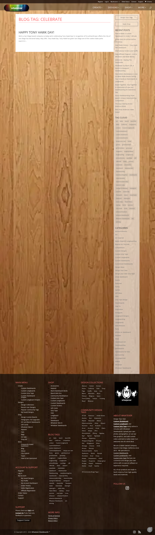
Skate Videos (128, 202)
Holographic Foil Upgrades (30, 420)
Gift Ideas (118, 293)
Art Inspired (119, 238)
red (92, 456)
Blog (22, 448)
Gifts (117, 296)
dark (104, 428)
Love (101, 391)
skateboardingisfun (121, 175)
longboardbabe (128, 151)
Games (117, 290)
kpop (95, 391)
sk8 (135, 158)
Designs (113, 7)
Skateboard (55, 420)
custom (91, 428)
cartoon (85, 426)
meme (92, 446)
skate (124, 161)
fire (97, 431)
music (84, 448)
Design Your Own (126, 17)
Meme (84, 393)
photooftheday (120, 158)
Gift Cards (24, 425)
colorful (98, 426)
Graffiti (90, 391)
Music (98, 393)
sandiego (129, 158)
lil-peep (99, 441)
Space (98, 396)
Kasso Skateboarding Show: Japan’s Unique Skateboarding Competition (125, 98)
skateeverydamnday (122, 181)
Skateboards (119, 348)
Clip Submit (25, 453)
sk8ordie (118, 161)
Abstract (84, 386)
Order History (26, 486)
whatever (132, 208)
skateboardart (129, 168)
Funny (117, 287)
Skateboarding (120, 171)
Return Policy (52, 520)
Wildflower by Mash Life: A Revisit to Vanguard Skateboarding (124, 68)
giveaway (129, 148)
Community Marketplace (59, 396)
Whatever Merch (27, 427)
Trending (102, 398)
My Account (114, 2)
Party (117, 329)
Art (116, 235)
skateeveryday (120, 185)
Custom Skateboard (121, 421)
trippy (84, 463)
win (133, 218)
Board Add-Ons (56, 393)
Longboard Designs (122, 316)
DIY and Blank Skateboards (30, 422)
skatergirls (127, 198)
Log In (107, 2)
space (84, 461)
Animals (98, 386)
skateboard (119, 168)
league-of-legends (88, 441)
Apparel (24, 429)
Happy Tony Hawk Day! (36, 32)
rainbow (85, 456)
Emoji (103, 388)
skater (126, 195)
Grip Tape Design (121, 300)
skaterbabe (133, 195)
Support (140, 2)
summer (130, 205)
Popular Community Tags (30, 410)
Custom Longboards (128, 128)
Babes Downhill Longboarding (125, 241)
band (84, 421)
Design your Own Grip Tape (125, 274)
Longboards (129, 155)
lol (83, 443)
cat (92, 426)
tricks (125, 208)
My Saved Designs (27, 412)
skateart (131, 161)
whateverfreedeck (121, 212)
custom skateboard (121, 134)
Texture (94, 398)
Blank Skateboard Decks (59, 391)
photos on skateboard (123, 332)
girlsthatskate (120, 148)
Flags (83, 391)
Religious (91, 396)
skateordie (126, 192)
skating (118, 205)
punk (93, 453)
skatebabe (119, 165)
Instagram (118, 313)
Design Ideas (119, 267)
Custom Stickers (56, 406)
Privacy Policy (53, 518)
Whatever (118, 365)
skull (101, 458)
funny (129, 141)
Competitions (120, 248)
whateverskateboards (122, 215)
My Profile (24, 481)
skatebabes (127, 165)
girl (84, 436)
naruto (92, 448)
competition (132, 124)
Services (54, 418)
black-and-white (87, 423)
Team (23, 456)
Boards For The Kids (122, 244)
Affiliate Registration (28, 491)
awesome (98, 418)
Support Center (23, 520)
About (23, 451)
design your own (121, 141)
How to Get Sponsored (29, 458)
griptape (97, 436)
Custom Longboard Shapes (30, 400)
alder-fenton (101, 416)
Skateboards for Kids (122, 352)
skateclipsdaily (120, 178)
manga (85, 446)
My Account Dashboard (29, 483)
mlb (99, 446)
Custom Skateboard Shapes (28, 396)
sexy (98, 456)
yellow (97, 466)
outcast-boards (87, 451)
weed (91, 463)
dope (90, 431)
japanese (92, 438)
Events (117, 280)
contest (118, 128)
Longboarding (120, 319)
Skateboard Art (120, 342)
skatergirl (119, 198)
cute (98, 428)
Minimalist (91, 393)
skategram (133, 188)
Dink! (97, 388)
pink (96, 451)
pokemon (85, 453)
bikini (117, 124)
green (90, 436)
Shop (128, 7)
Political (84, 396)
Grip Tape (54, 411)
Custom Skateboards (122, 261)
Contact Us (20, 513)
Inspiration (119, 309)
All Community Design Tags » (90, 472)
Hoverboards (119, 303)
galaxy (102, 433)
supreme (92, 461)
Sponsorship (119, 355)
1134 (84, 416)
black (99, 421)
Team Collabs (86, 398)
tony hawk (119, 208)
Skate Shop (126, 24)
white (84, 466)
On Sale (24, 437)
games (118, 145)
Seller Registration (27, 488)
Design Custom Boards (29, 417)
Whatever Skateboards (122, 218)
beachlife (133, 121)
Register (100, 2)
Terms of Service (54, 516)
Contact (133, 2)
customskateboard (121, 131)
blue (97, 423)
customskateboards (122, 138)
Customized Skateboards (124, 264)
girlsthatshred (126, 145)
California (124, 124)
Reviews (118, 335)
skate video (119, 202)
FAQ (29, 510)
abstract (91, 416)
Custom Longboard (121, 424)
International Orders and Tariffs (126, 51)
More (141, 7)
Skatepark (119, 195)
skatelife (118, 192)
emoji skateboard (121, 277)
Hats (22, 432)
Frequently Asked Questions (27, 445)
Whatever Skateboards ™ (41, 532)
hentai (85, 438)
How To (117, 306)
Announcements (121, 231)
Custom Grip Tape (121, 254)
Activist (91, 386)
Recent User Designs (28, 407)
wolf (91, 466)
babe (121, 121)
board (103, 423)
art (117, 121)
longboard (119, 151)
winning (118, 222)
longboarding (120, 155)
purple (100, 453)
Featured (118, 283)
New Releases (120, 326)
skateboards (133, 175)
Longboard (54, 416)
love (98, 443)
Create (97, 7)
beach (127, 121)
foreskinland (86, 433)
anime (85, 418)
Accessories (55, 386)
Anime (84, 388)
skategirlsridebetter (122, 188)
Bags (22, 434)
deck (84, 431)
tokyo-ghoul (102, 461)
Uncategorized (120, 358)
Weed (83, 401)
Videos (117, 361)
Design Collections (27, 405)
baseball (91, 421)
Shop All (24, 439)
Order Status (126, 2)
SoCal (124, 205)
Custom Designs (121, 251)
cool (84, 428)
